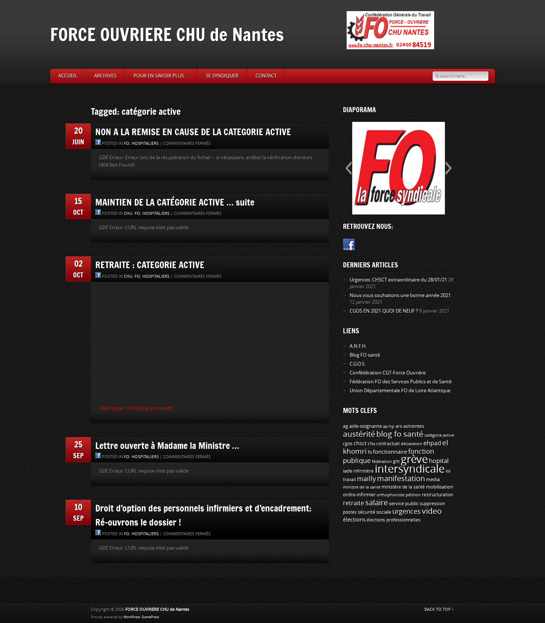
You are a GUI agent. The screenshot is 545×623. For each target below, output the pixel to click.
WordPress (131, 617)
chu (128, 213)
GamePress (150, 617)
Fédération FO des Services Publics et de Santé (401, 381)
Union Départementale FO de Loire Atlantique (400, 390)
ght (396, 461)
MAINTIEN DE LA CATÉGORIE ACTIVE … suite (174, 202)
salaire (376, 502)
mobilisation (439, 487)
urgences (406, 511)
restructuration (437, 494)
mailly (366, 479)
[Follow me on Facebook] (349, 246)
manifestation (401, 478)
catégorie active (439, 435)
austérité (359, 434)
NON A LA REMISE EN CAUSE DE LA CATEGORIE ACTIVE (193, 132)
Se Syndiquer (222, 76)
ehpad (432, 443)
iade (347, 471)
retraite (353, 503)
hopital (439, 460)
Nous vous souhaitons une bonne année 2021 (400, 295)
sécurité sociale (374, 512)
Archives (105, 76)
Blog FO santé (365, 355)
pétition (413, 495)
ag (345, 426)
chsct (360, 443)
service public (404, 503)
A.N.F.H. (358, 346)
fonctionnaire (390, 452)
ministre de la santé (361, 487)
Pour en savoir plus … (161, 76)
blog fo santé (399, 434)
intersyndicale (410, 469)
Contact (266, 76)
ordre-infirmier (359, 494)
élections (354, 519)
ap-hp (388, 426)
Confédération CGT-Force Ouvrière (388, 373)
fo (126, 143)
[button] (348, 168)
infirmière (363, 471)
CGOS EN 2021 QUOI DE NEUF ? (384, 311)
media (433, 479)
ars (399, 426)
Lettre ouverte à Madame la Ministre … (167, 445)
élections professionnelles (393, 520)
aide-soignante (365, 426)
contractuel (388, 443)
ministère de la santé (403, 487)
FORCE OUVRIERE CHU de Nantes (167, 34)
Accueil (67, 76)
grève (414, 459)
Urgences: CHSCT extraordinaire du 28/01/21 (398, 280)
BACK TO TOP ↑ (439, 609)
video (432, 511)
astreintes (413, 426)
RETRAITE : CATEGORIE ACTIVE (149, 265)
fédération (382, 461)
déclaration (411, 444)
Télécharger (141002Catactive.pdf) (136, 408)
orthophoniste (390, 495)
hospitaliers (145, 143)
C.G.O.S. (358, 364)
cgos (348, 443)
